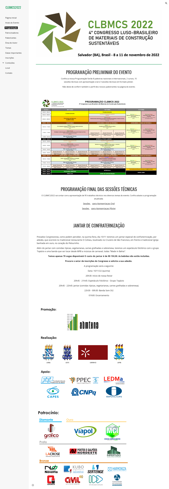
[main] (98, 78)
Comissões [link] (10, 63)
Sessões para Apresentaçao (96, 208)
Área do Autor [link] (11, 43)
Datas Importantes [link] (13, 53)
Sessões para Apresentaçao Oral (99, 203)
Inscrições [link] (9, 58)
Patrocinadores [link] (12, 33)
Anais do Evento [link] (12, 22)
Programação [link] (11, 28)
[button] (166, 3)
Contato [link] (8, 73)
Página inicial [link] (11, 18)
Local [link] (7, 68)
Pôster (113, 208)
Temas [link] (8, 48)
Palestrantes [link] (10, 38)
